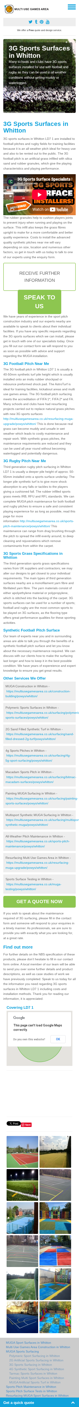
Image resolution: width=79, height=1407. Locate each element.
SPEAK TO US (39, 302)
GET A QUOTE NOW (39, 901)
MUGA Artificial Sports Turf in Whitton (35, 1382)
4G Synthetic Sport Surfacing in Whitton (36, 1369)
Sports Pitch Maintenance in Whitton (31, 1386)
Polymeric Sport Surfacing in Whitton (34, 1356)
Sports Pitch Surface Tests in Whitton (31, 1391)
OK (58, 1039)
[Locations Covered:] (5, 6)
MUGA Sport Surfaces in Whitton (28, 1342)
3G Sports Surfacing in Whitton (30, 1364)
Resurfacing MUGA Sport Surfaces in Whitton (37, 1395)
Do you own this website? (29, 1039)
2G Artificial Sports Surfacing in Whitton (36, 1360)
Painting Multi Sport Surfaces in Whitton (36, 1378)
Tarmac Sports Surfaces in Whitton (33, 1373)
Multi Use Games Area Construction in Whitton (38, 1347)
